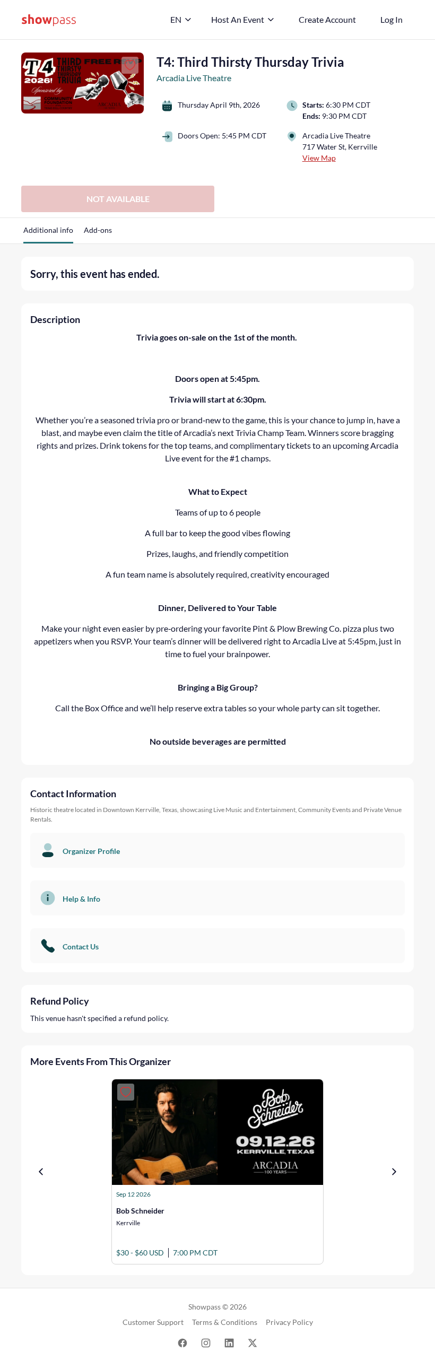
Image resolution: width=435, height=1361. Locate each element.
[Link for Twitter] (252, 1342)
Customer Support (153, 1322)
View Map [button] (319, 157)
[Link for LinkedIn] (229, 1342)
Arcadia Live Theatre (193, 78)
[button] (48, 233)
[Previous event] (40, 1171)
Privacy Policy (289, 1322)
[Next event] (394, 1171)
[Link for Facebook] (182, 1342)
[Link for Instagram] (206, 1342)
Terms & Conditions (224, 1322)
